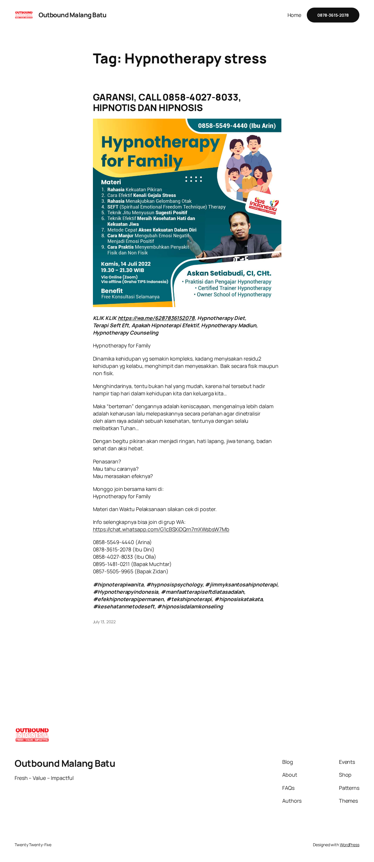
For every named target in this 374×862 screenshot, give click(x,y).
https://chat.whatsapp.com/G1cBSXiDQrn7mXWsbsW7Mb (161, 529)
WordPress (349, 844)
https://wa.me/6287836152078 (156, 317)
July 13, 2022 (104, 621)
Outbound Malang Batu (72, 15)
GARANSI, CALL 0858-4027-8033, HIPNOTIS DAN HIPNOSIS (167, 102)
